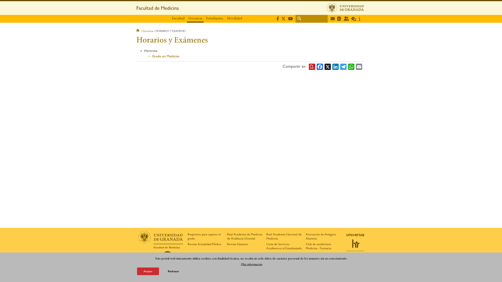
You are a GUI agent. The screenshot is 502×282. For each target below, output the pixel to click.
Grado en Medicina (165, 56)
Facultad (178, 18)
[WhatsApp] (351, 66)
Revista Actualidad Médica (204, 244)
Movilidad (234, 18)
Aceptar (148, 271)
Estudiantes (214, 18)
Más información (251, 264)
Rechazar (173, 271)
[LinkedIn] (335, 66)
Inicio (138, 31)
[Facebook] (320, 66)
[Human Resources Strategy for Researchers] (355, 245)
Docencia (195, 18)
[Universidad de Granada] (345, 8)
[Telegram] (343, 66)
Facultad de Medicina (157, 8)
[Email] (359, 66)
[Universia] (355, 235)
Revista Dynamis (237, 244)
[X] (328, 66)
